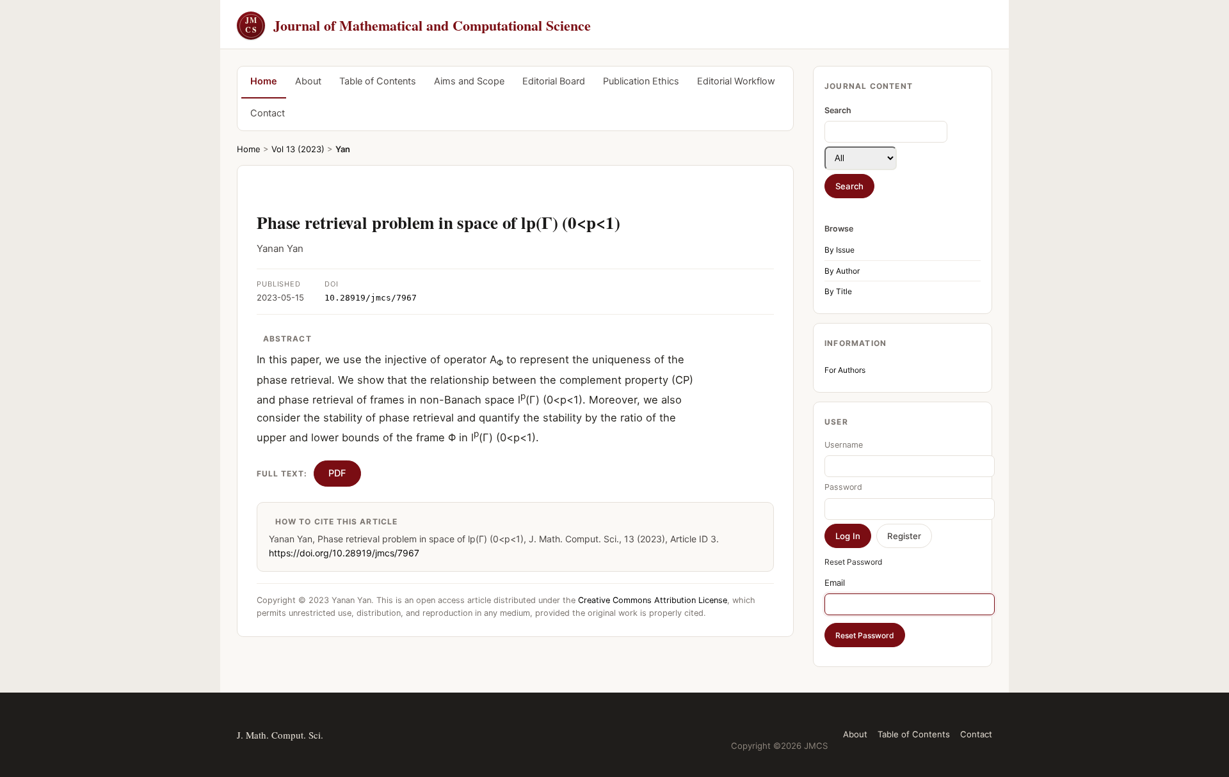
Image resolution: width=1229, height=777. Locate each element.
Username (843, 445)
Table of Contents (377, 81)
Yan (342, 149)
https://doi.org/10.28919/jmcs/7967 (344, 552)
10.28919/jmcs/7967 (371, 297)
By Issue (839, 250)
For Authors (844, 370)
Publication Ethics (641, 81)
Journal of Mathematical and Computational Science (418, 25)
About (308, 81)
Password (843, 487)
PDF (337, 473)
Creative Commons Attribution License (652, 600)
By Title (838, 291)
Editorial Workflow (736, 81)
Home (263, 81)
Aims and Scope (469, 81)
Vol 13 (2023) (298, 149)
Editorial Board (553, 81)
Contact (267, 113)
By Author (842, 271)
